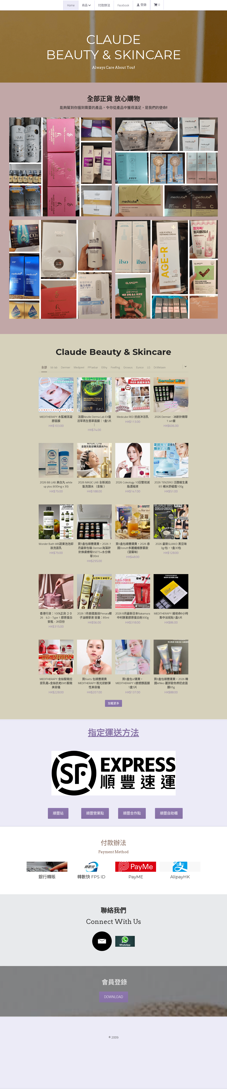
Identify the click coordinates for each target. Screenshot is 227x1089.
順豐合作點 (132, 813)
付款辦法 (104, 5)
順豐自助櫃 (169, 813)
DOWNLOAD (113, 997)
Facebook (123, 5)
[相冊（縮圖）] (60, 166)
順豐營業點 (95, 813)
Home (71, 5)
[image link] (102, 941)
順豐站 (58, 813)
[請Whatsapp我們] (47, 867)
